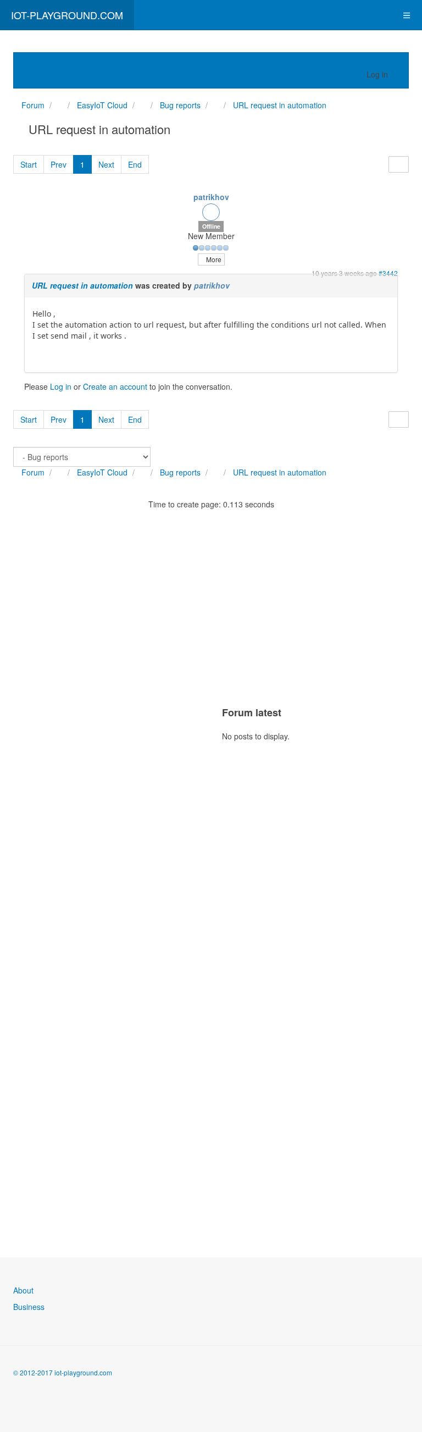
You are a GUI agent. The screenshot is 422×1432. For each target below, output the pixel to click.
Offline (211, 226)
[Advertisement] (95, 696)
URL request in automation (82, 285)
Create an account (115, 386)
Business (29, 1306)
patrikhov (211, 196)
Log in (60, 386)
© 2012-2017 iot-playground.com (62, 1372)
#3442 (388, 273)
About (23, 1290)
